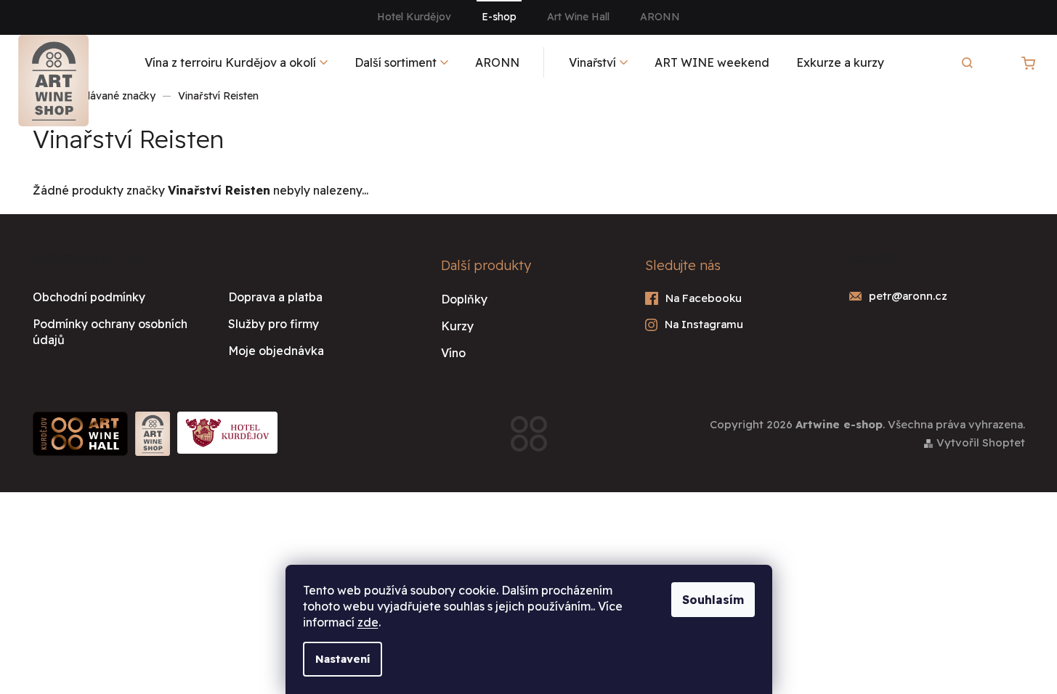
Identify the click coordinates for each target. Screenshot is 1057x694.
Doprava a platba (275, 297)
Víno (453, 353)
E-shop (499, 16)
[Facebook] (732, 298)
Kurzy (457, 326)
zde (367, 622)
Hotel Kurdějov (414, 16)
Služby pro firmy (273, 324)
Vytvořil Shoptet (980, 442)
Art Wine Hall (578, 16)
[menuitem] (236, 62)
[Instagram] (732, 324)
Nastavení (342, 659)
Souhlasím (713, 599)
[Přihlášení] (990, 62)
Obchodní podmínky (89, 297)
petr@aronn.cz (908, 296)
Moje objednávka (276, 350)
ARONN (660, 16)
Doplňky (464, 299)
